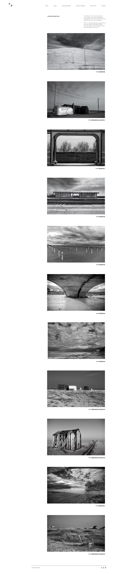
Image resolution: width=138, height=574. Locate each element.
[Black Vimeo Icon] (105, 568)
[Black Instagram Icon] (103, 568)
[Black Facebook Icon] (101, 568)
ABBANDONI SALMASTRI (98, 120)
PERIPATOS (102, 71)
